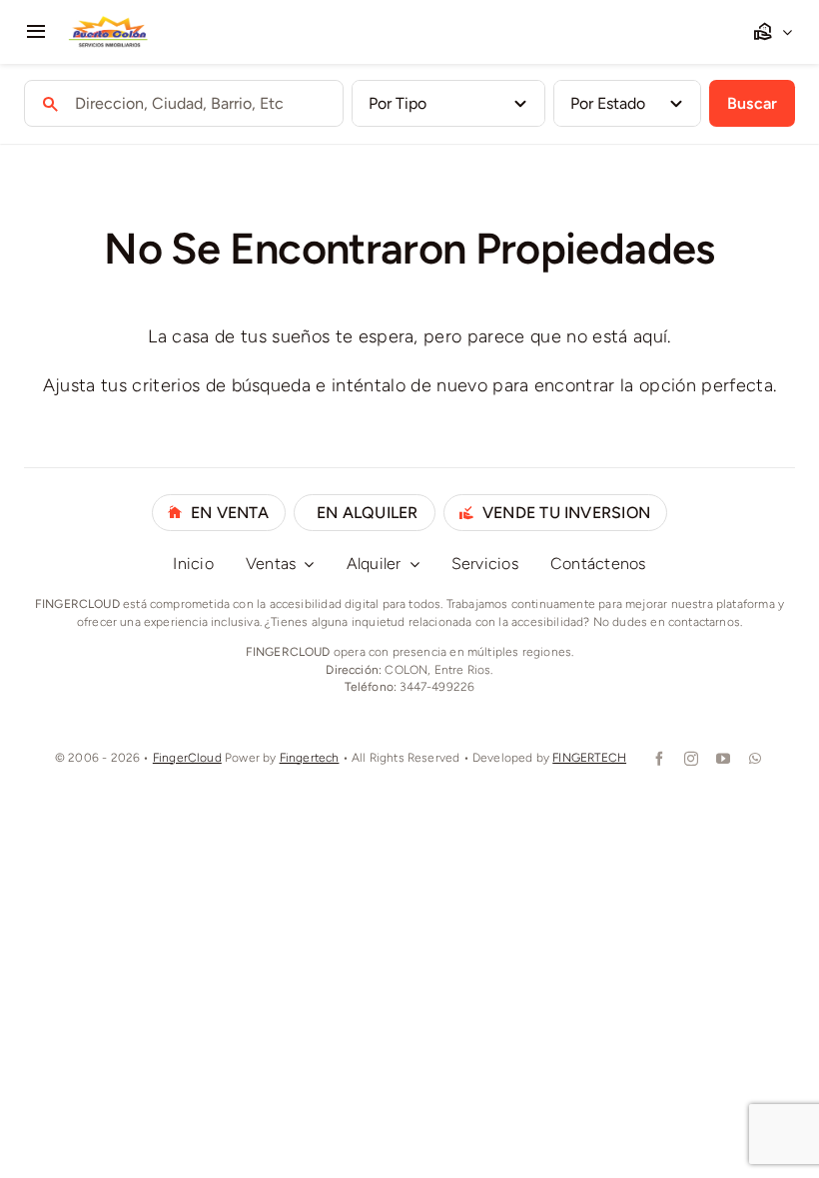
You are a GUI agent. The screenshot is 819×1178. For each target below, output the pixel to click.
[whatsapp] (753, 759)
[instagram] (689, 759)
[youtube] (721, 759)
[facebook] (657, 759)
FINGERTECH (589, 758)
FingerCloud (187, 758)
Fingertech (310, 758)
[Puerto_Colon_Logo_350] (109, 24)
